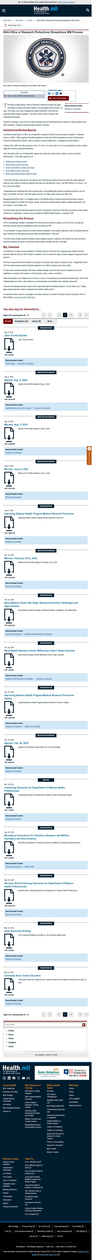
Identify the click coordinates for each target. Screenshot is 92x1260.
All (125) (8, 321)
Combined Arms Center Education (22, 975)
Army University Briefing (17, 931)
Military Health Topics (53, 1086)
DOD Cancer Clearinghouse (52, 1095)
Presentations (7, 1196)
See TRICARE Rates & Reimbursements (33, 1192)
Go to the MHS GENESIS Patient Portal (34, 1172)
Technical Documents (10, 1207)
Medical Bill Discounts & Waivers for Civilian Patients (55, 1136)
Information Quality (44, 1231)
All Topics (50, 1091)
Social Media (73, 1102)
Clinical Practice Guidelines (8, 1163)
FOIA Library (7, 1177)
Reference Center (11, 1159)
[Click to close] (89, 449)
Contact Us (7, 1111)
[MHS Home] (18, 1074)
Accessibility (76, 1226)
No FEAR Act (43, 1226)
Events (10, 1035)
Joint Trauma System (15, 335)
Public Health (10, 363)
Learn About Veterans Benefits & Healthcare (32, 1186)
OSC (58, 1236)
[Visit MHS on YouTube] (23, 1079)
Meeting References (10, 1189)
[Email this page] (60, 93)
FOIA (7, 1231)
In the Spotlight (74, 1098)
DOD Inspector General (23, 1231)
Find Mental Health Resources (31, 1198)
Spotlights (12, 1042)
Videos (11, 1046)
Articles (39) (36, 321)
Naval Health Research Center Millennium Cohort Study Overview (39, 650)
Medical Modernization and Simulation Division (33, 1126)
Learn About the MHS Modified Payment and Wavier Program (32, 1179)
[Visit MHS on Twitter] (18, 1079)
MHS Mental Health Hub (55, 1106)
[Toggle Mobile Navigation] (4, 10)
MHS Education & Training (33, 1086)
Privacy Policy (27, 1226)
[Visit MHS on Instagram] (4, 1079)
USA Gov (32, 1236)
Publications (7, 1200)
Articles (11, 1031)
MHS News (73, 1085)
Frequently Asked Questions (9, 1185)
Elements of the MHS (10, 1092)
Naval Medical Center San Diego (17, 164)
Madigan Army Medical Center (16, 161)
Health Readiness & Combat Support (19, 408)
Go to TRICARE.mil (32, 1162)
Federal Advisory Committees (8, 1099)
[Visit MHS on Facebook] (13, 1079)
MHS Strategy (8, 1095)
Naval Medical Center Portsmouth (17, 171)
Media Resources (75, 1105)
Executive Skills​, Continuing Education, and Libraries (32, 1113)
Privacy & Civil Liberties (55, 1142)
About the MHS (9, 1085)
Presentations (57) (21, 321)
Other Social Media (59, 98)
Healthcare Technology (32, 726)
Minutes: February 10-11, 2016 (20, 558)
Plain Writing (80, 1231)
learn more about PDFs (49, 1254)
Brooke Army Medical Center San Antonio (20, 167)
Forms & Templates (10, 1180)
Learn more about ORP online (24, 297)
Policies (5, 1193)
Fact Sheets (7, 1173)
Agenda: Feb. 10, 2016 (16, 743)
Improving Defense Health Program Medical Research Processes (39, 513)
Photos (11, 1038)
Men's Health (51, 1149)
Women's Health (52, 1152)
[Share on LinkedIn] (57, 93)
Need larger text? (14, 25)
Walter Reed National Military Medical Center (21, 174)
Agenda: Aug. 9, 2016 (15, 380)
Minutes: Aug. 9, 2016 (16, 424)
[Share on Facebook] (49, 93)
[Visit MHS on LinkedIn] (9, 1079)
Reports (5, 1203)
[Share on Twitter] (53, 93)
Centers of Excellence (54, 1127)
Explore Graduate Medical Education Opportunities (34, 1209)
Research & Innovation (73, 109)
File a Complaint (30, 1214)
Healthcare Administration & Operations (38, 634)
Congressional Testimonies (8, 1168)
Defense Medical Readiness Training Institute (31, 1105)
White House (46, 1236)
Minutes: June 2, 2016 (16, 469)
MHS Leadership (8, 1088)
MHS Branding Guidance (11, 1108)
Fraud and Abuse (60, 1226)
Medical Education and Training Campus (33, 1120)
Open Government (63, 1231)
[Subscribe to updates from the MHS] (28, 1079)
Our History (7, 1104)
